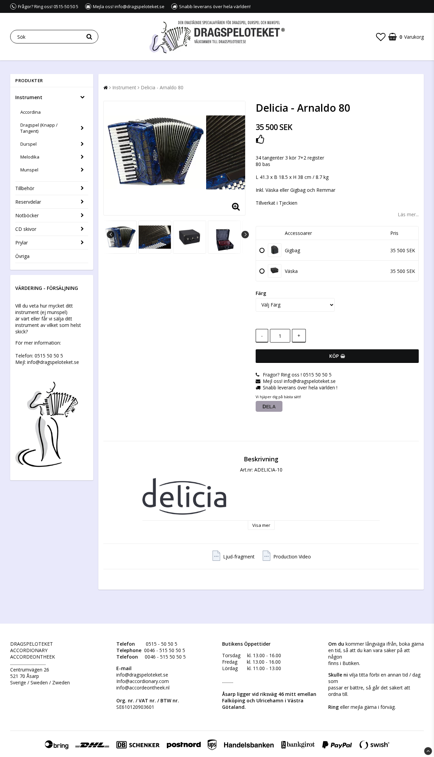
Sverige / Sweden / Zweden (40, 682)
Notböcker (27, 215)
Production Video (292, 556)
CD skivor (25, 229)
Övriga (22, 256)
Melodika (29, 157)
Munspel (29, 170)
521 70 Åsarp (24, 676)
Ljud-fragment (239, 556)
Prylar (21, 242)
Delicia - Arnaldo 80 (162, 87)
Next (245, 234)
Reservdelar (28, 202)
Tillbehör (24, 188)
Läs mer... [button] (408, 214)
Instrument (28, 97)
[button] (381, 37)
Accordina (30, 112)
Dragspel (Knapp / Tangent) (39, 128)
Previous (110, 234)
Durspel (28, 144)
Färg (261, 293)
